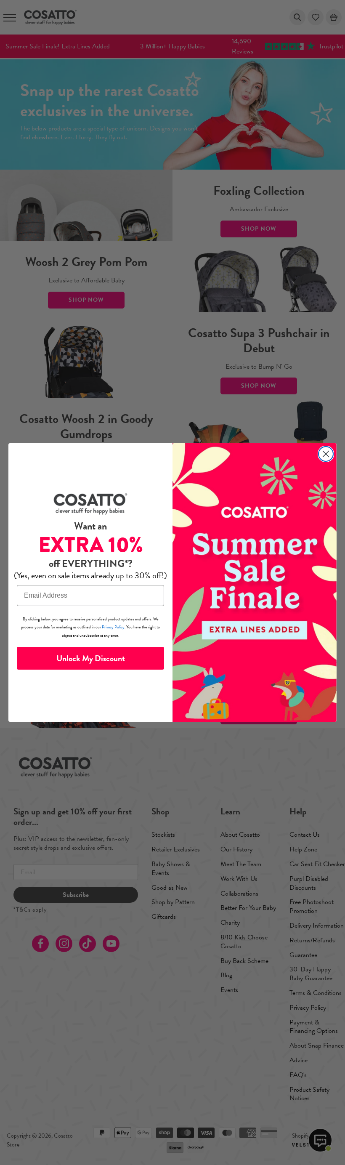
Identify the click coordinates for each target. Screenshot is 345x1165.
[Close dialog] (325, 454)
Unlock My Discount (90, 658)
